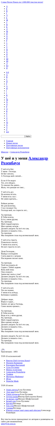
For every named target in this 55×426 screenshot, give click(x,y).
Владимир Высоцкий (15, 365)
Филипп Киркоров (14, 363)
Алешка (9, 408)
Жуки (8, 379)
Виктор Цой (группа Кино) (18, 360)
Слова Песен (22, 2)
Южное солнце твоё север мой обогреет (23, 410)
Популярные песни (14, 145)
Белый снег (11, 401)
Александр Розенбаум (19, 152)
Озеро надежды (13, 394)
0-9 (7, 72)
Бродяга (9, 403)
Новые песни (12, 143)
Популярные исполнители (17, 148)
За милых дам (12, 399)
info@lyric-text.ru (8, 424)
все (7, 132)
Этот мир (10, 392)
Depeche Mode (12, 381)
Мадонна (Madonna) (15, 376)
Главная (9, 141)
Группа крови (12, 397)
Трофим (9, 374)
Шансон (4, 152)
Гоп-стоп (10, 406)
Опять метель (12, 390)
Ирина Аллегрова (14, 370)
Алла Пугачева (12, 367)
